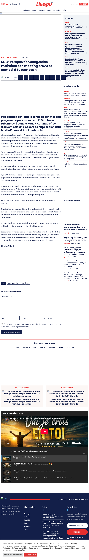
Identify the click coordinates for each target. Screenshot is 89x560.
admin (9, 77)
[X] (26, 77)
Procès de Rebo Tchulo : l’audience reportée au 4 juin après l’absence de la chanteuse (75, 61)
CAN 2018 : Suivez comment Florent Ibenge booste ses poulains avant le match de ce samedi (22, 401)
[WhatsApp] (31, 77)
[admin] (2, 77)
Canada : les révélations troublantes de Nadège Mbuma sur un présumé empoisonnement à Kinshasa (75, 73)
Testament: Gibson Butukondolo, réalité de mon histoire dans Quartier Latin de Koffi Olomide (67, 401)
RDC (28, 283)
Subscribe (77, 532)
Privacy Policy (74, 539)
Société (67, 22)
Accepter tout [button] (31, 555)
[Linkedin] (47, 77)
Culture (67, 56)
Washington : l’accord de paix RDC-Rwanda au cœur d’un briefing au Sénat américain (75, 36)
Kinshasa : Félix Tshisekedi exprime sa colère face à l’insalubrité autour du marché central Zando (75, 147)
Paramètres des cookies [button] (13, 555)
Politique (6, 57)
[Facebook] (20, 77)
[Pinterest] (42, 77)
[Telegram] (52, 77)
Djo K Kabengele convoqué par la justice (75, 165)
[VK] (63, 77)
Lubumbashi (11, 283)
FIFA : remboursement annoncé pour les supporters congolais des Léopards (75, 157)
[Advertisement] (31, 94)
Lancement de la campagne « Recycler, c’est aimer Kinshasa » (74, 26)
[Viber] (36, 77)
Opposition (20, 283)
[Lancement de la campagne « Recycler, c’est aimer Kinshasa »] (76, 213)
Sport (67, 42)
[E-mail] (58, 77)
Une (15, 57)
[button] (15, 4)
